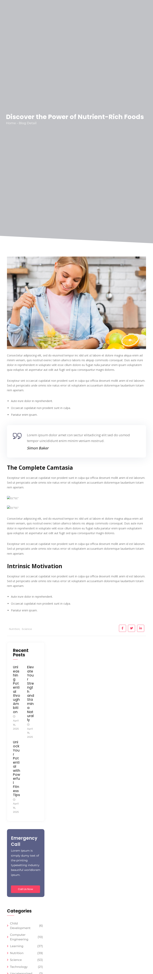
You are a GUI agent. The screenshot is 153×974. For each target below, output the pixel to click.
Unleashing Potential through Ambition (16, 689)
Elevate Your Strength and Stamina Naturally (30, 693)
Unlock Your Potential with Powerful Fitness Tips (16, 768)
